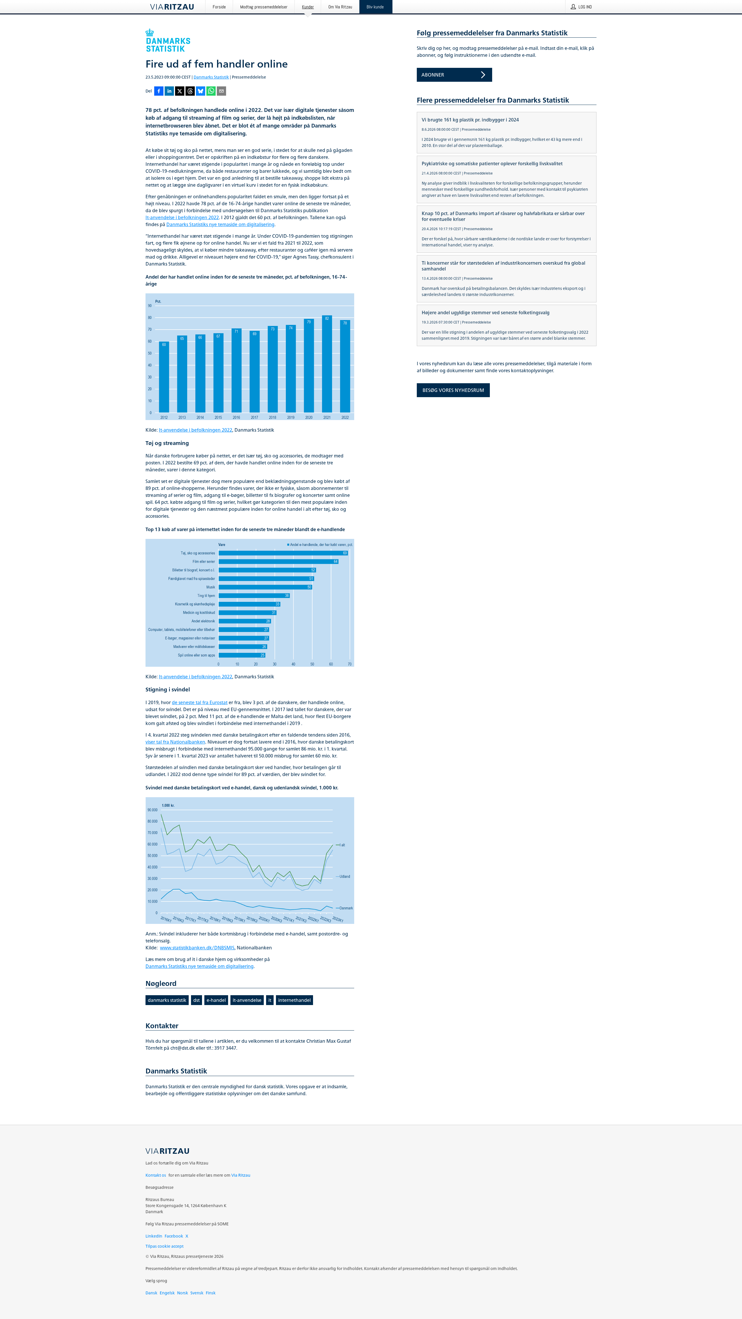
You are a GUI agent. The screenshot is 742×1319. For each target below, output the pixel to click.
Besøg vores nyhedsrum (453, 390)
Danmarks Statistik (211, 77)
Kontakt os (156, 1175)
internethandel (294, 1000)
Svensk (196, 1292)
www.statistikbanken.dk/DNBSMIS (197, 947)
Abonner (432, 75)
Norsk (182, 1292)
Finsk (211, 1292)
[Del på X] (179, 91)
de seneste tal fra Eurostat (200, 702)
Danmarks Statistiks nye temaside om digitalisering (220, 224)
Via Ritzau (240, 1175)
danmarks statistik (167, 1000)
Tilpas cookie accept (164, 1246)
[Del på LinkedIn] (169, 91)
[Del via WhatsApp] (211, 91)
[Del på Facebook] (158, 91)
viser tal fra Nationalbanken (175, 741)
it (269, 1000)
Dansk (151, 1292)
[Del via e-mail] (221, 91)
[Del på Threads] (190, 91)
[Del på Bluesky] (200, 91)
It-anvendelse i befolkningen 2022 (182, 217)
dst (196, 1000)
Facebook (174, 1236)
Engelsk (167, 1292)
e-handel (216, 1000)
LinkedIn (154, 1236)
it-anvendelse (247, 1000)
